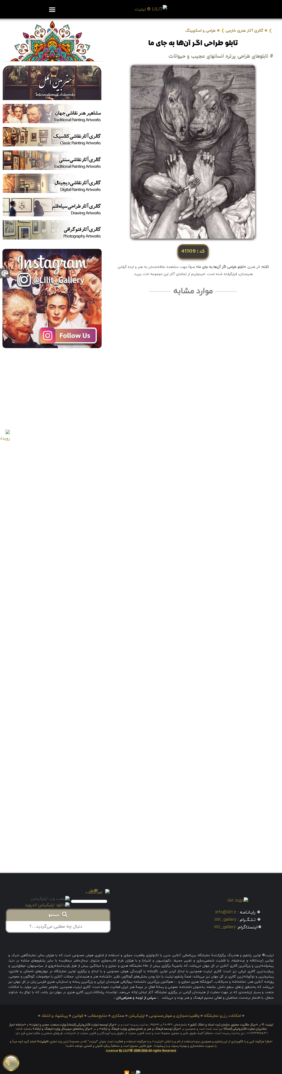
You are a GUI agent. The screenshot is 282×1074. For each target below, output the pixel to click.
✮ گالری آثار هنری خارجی (247, 30)
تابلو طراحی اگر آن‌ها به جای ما (193, 43)
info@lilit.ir (225, 912)
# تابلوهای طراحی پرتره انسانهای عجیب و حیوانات (221, 56)
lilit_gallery (225, 920)
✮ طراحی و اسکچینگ (202, 30)
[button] (52, 9)
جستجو (55, 915)
